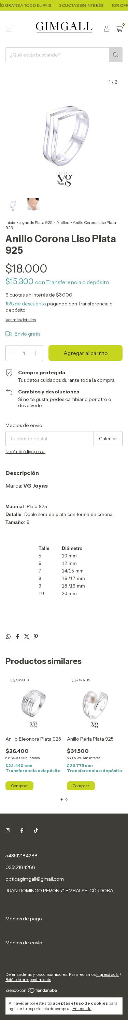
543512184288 (21, 856)
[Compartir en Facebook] (18, 636)
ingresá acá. (107, 974)
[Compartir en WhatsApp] (8, 636)
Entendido (81, 1008)
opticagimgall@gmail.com (34, 879)
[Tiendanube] (31, 991)
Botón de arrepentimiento (28, 979)
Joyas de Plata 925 (36, 222)
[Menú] (8, 29)
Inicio (10, 222)
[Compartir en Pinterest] (36, 636)
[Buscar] (116, 54)
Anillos (62, 222)
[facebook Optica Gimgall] (21, 830)
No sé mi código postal (25, 451)
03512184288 (20, 867)
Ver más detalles (20, 319)
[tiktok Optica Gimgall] (35, 830)
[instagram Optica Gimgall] (7, 830)
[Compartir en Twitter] (27, 636)
